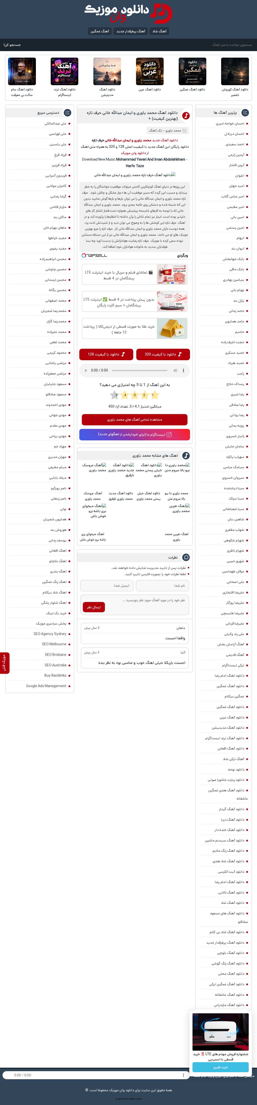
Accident (139, 1099)
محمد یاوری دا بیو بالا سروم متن (176, 496)
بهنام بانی (237, 290)
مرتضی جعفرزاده (55, 373)
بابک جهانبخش (233, 259)
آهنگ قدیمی (235, 654)
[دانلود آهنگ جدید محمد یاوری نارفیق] (120, 476)
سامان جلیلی (234, 446)
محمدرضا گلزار (56, 321)
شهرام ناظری (235, 550)
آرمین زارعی (236, 154)
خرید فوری (220, 1067)
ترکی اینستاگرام (233, 665)
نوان (63, 509)
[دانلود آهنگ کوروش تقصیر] (235, 71)
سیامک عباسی (233, 467)
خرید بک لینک (56, 613)
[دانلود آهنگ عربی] (150, 71)
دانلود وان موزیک (133, 153)
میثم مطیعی (57, 467)
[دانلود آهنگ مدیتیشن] (107, 71)
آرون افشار (236, 165)
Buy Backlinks (55, 675)
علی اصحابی (235, 581)
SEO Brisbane (56, 654)
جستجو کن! (12, 44)
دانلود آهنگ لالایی (231, 892)
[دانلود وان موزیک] (128, 14)
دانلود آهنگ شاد (232, 902)
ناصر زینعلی (59, 498)
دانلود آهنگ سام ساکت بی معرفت (22, 92)
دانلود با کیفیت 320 (160, 354)
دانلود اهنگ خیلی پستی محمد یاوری (149, 496)
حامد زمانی (236, 310)
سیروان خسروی (233, 477)
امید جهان (236, 185)
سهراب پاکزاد (235, 456)
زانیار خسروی (235, 436)
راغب (240, 373)
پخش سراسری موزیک (51, 623)
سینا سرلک (236, 498)
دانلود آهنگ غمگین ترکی (226, 984)
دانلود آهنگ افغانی (231, 748)
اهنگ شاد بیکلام (55, 592)
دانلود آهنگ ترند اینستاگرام (65, 92)
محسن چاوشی (56, 269)
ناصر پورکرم (59, 488)
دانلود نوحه (236, 769)
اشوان (239, 175)
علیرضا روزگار (235, 602)
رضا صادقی (236, 404)
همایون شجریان (55, 519)
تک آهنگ (155, 130)
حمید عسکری (234, 352)
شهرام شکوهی (234, 540)
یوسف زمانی (58, 540)
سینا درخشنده (234, 488)
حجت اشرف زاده (232, 342)
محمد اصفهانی (56, 300)
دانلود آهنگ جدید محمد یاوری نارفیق (121, 496)
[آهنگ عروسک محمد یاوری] (93, 476)
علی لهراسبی (58, 133)
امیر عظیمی (235, 206)
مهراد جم (60, 446)
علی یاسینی (58, 144)
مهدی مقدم (58, 425)
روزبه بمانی (236, 425)
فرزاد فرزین (59, 165)
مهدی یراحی (58, 436)
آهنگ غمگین (100, 31)
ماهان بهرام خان (55, 227)
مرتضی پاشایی (56, 362)
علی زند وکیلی (234, 634)
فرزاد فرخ (60, 154)
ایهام (240, 237)
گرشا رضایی (58, 196)
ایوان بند (237, 248)
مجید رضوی (58, 248)
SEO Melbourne (54, 644)
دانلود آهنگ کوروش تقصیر (235, 92)
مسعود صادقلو (56, 394)
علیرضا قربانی (235, 623)
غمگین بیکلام (234, 696)
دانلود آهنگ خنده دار (229, 829)
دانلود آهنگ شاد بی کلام (227, 932)
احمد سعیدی (235, 144)
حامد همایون (234, 321)
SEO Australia (56, 665)
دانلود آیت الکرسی (231, 871)
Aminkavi (132, 1099)
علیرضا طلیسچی (232, 613)
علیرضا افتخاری (233, 592)
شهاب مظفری (234, 529)
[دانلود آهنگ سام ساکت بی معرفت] (22, 71)
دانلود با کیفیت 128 (103, 354)
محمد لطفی (58, 342)
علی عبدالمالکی (56, 123)
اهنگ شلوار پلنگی (54, 602)
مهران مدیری (57, 456)
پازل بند (238, 300)
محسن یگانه (58, 290)
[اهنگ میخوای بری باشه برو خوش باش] (93, 517)
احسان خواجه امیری (230, 123)
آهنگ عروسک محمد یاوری (93, 496)
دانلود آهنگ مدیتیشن (107, 92)
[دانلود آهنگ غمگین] (192, 71)
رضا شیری (237, 394)
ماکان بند (60, 217)
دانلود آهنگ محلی (231, 973)
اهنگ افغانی (58, 550)
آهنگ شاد (159, 31)
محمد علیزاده (57, 331)
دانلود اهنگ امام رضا (229, 675)
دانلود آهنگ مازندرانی (229, 1005)
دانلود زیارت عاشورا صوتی (226, 779)
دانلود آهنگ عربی (150, 89)
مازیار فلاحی (58, 206)
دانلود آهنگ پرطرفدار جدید (225, 942)
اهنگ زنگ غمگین (54, 581)
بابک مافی (236, 269)
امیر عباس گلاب (232, 196)
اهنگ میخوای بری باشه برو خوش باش (93, 537)
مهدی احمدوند (56, 404)
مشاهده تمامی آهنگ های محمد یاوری (134, 419)
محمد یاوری (173, 130)
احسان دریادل (234, 133)
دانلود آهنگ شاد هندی (228, 861)
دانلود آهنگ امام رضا (229, 882)
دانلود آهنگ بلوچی (230, 952)
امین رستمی (235, 227)
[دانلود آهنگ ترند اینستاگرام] (64, 71)
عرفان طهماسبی (233, 571)
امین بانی (237, 217)
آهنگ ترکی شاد (233, 759)
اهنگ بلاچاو (58, 561)
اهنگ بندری (58, 571)
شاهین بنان (236, 519)
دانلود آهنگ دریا (232, 819)
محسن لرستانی (56, 279)
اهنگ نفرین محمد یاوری (176, 537)
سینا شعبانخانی (233, 509)
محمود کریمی (57, 352)
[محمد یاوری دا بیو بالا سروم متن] (176, 476)
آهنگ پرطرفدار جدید (130, 31)
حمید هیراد (236, 362)
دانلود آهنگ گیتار (231, 809)
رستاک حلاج (235, 384)
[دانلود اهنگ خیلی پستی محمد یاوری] (149, 476)
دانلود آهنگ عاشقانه (229, 994)
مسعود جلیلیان (55, 384)
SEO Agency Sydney (50, 634)
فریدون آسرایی (56, 175)
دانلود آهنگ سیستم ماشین (224, 840)
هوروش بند (58, 529)
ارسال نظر (94, 607)
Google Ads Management (46, 686)
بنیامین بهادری (233, 279)
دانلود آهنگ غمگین (192, 89)
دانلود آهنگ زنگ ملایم (228, 850)
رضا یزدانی (237, 415)
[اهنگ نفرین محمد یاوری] (176, 517)
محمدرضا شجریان (54, 310)
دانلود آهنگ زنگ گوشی (228, 963)
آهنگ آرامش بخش (230, 644)
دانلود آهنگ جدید (165, 140)
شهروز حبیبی (235, 561)
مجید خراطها (57, 237)
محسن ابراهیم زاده (53, 259)
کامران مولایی (56, 185)
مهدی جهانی (58, 415)
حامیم (239, 331)
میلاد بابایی (58, 477)
